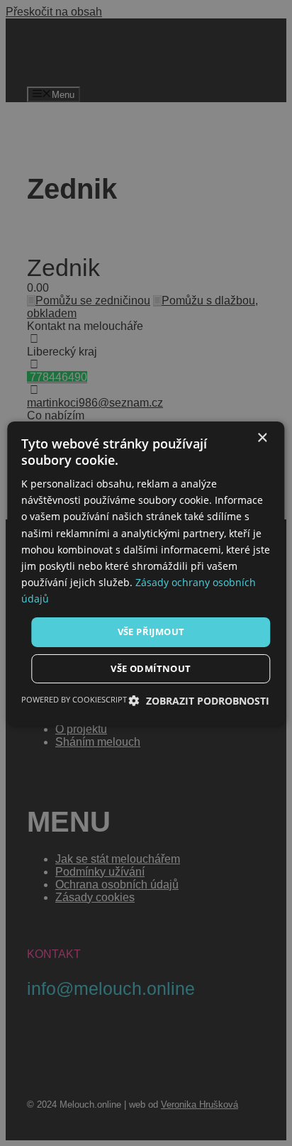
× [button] (262, 437)
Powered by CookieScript (74, 699)
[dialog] (145, 572)
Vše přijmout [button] (151, 631)
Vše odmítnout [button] (151, 668)
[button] (199, 700)
